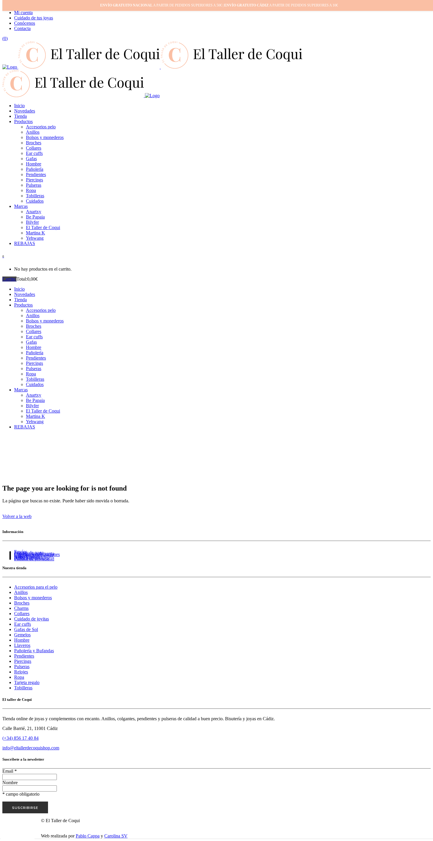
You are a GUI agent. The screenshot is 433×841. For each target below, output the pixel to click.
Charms (21, 608)
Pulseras (21, 666)
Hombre (21, 640)
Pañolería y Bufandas (34, 650)
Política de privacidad (34, 558)
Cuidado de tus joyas (33, 17)
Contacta (22, 28)
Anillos (21, 592)
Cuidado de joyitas (31, 618)
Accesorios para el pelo (35, 587)
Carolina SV (116, 835)
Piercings (22, 661)
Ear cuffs (22, 624)
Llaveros (22, 645)
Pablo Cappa (88, 835)
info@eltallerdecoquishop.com (30, 747)
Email (9, 771)
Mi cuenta (23, 12)
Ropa (19, 677)
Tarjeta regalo (26, 682)
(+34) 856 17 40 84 (20, 738)
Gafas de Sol (26, 629)
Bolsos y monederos (33, 597)
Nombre (10, 782)
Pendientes (24, 655)
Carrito (9, 279)
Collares (21, 613)
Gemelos (22, 634)
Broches (21, 602)
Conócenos (24, 23)
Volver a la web (17, 516)
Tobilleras (23, 687)
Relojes (21, 671)
